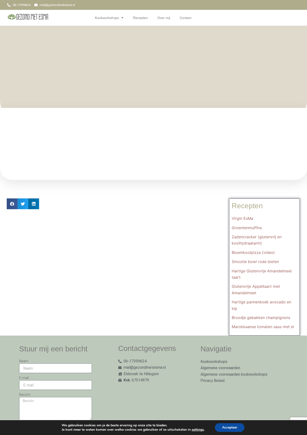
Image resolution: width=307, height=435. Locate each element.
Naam (23, 361)
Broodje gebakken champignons (261, 317)
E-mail (24, 378)
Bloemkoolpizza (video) (253, 252)
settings (198, 430)
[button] (12, 203)
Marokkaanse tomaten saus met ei (263, 326)
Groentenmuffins (247, 227)
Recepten (140, 18)
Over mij (163, 18)
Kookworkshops (107, 18)
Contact (185, 18)
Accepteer (229, 427)
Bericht (24, 395)
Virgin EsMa (242, 218)
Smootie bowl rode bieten (255, 261)
